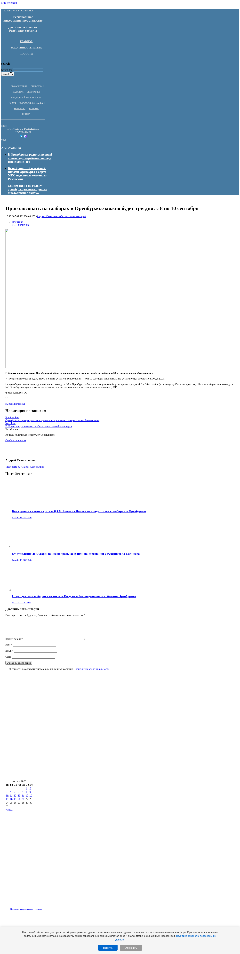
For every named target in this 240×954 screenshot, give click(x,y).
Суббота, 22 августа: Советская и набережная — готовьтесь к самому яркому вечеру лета (69, 746)
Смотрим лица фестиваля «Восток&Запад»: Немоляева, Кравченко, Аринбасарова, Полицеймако (75, 726)
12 (15, 795)
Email (9, 650)
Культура (34, 108)
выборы (9, 403)
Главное (26, 41)
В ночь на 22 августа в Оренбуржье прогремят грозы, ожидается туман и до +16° (63, 716)
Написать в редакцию (23, 128)
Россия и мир (33, 97)
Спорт (12, 103)
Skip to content (9, 2)
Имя (8, 644)
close (4, 125)
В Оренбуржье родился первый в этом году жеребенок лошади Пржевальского (30, 158)
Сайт (8, 656)
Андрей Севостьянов (48, 216)
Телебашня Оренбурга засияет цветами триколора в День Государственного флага (64, 697)
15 (27, 795)
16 (31, 795)
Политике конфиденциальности (91, 669)
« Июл (9, 809)
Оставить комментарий (73, 216)
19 (15, 799)
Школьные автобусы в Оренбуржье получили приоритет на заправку (55, 736)
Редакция (23, 907)
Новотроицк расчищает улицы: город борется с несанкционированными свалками (64, 765)
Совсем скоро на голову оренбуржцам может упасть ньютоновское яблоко (27, 189)
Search (6, 74)
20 (19, 799)
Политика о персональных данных (26, 909)
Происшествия (19, 86)
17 (7, 799)
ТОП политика (20, 224)
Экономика (33, 92)
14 (23, 795)
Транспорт (19, 108)
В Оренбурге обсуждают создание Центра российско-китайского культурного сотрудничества (72, 775)
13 (19, 795)
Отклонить (131, 947)
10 (7, 795)
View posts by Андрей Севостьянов (24, 466)
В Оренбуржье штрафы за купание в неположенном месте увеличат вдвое (157, 736)
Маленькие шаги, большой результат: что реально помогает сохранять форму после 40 (67, 707)
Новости (26, 53)
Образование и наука (31, 103)
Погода (26, 114)
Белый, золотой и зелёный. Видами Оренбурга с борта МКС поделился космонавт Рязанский (27, 173)
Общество (36, 86)
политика (19, 403)
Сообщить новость (15, 440)
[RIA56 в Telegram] (21, 136)
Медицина (17, 97)
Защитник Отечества (26, 47)
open (3, 139)
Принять (108, 947)
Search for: (7, 70)
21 (23, 799)
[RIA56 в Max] (25, 136)
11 (11, 795)
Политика (18, 92)
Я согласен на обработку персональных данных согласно (59, 669)
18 (11, 799)
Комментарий (14, 639)
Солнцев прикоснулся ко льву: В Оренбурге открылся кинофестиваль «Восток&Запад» (67, 755)
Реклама (39, 907)
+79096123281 (23, 131)
